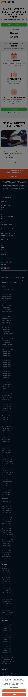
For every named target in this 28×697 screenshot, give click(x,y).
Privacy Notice (15, 684)
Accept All (14, 694)
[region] (14, 686)
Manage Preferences (14, 687)
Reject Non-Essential (14, 690)
